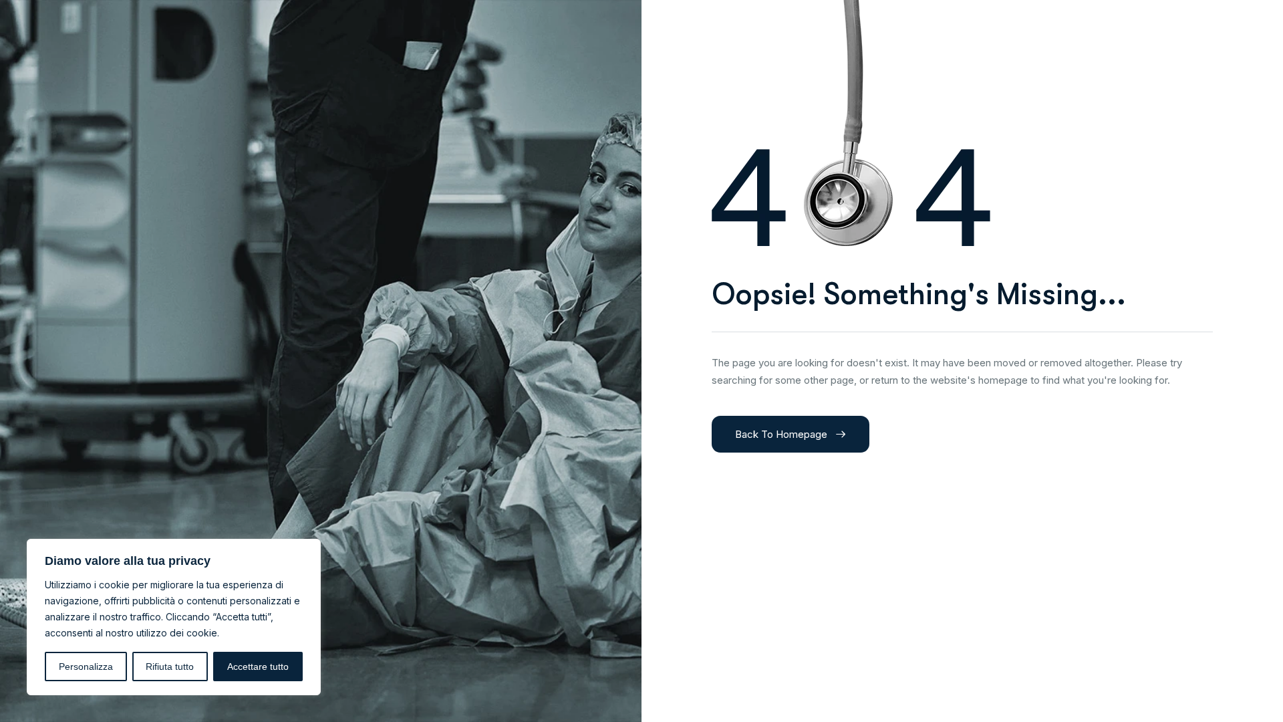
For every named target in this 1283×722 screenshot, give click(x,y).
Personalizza (86, 666)
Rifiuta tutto (170, 666)
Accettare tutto (258, 666)
